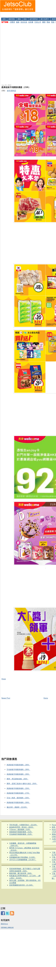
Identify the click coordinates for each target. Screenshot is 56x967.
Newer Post (5, 698)
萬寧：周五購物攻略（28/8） (18, 779)
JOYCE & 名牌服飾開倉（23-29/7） (22, 860)
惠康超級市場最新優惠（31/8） (21, 832)
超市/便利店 (34, 19)
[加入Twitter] (7, 915)
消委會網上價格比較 (7, 927)
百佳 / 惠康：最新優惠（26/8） (18, 798)
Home (45, 698)
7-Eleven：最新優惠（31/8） (20, 829)
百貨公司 (37, 22)
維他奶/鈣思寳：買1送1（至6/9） (21, 827)
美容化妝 (23, 22)
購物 (19, 19)
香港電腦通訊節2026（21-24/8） (21, 885)
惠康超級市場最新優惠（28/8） (18, 765)
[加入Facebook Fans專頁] (3, 915)
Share (3, 679)
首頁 (4, 19)
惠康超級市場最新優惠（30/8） (18, 802)
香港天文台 (4, 924)
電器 (52, 22)
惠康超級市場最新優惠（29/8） (18, 774)
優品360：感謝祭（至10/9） (17, 807)
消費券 (12, 22)
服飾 (17, 22)
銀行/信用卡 (45, 19)
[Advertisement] (46, 8)
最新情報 (11, 19)
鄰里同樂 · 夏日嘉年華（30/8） (21, 873)
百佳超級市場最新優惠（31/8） (21, 834)
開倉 (48, 22)
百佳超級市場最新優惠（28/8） (18, 769)
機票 (44, 22)
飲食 (25, 19)
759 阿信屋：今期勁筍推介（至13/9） (23, 825)
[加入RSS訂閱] (12, 915)
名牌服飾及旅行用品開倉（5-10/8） (22, 857)
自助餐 (30, 22)
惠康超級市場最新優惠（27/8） (18, 793)
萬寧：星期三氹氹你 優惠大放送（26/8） (22, 784)
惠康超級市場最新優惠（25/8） (18, 788)
